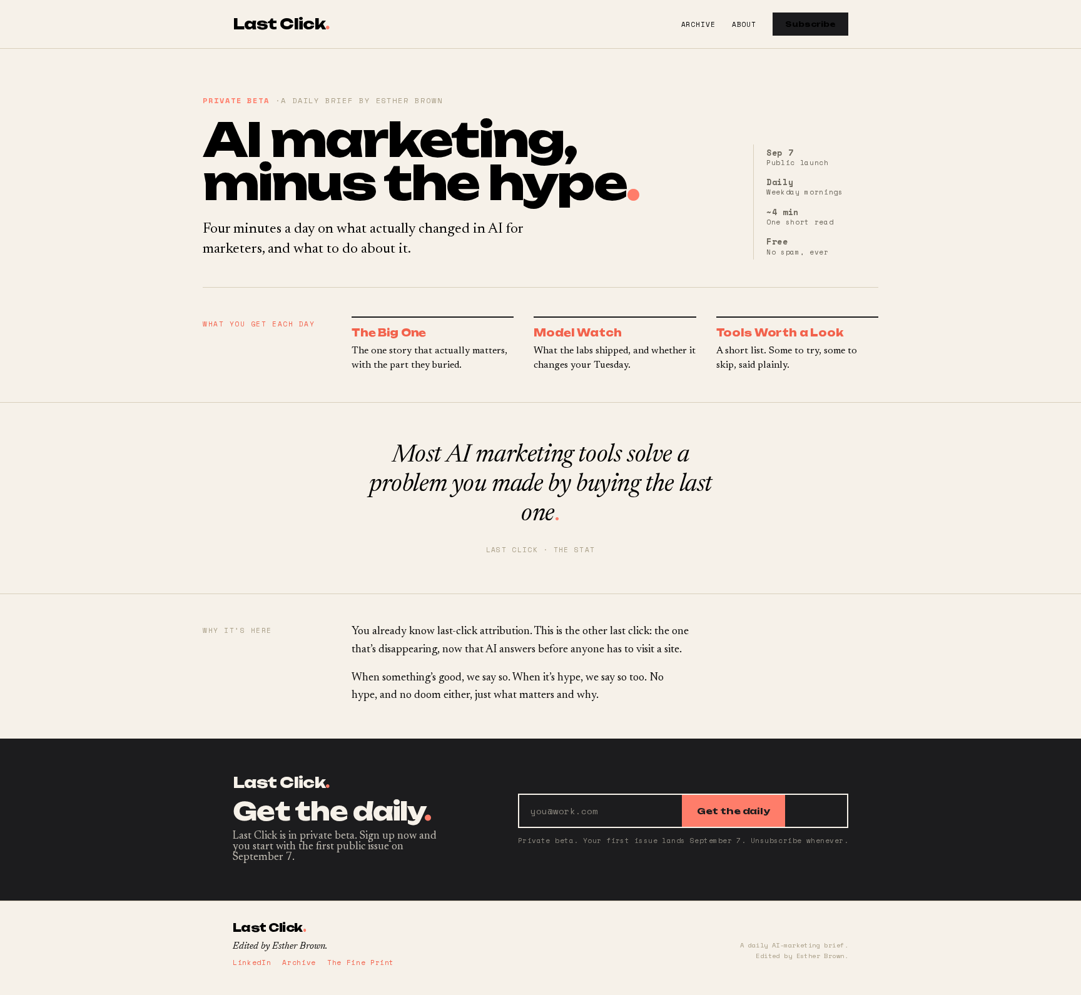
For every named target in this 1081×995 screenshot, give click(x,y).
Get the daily (733, 811)
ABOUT (744, 24)
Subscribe (810, 24)
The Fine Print (360, 962)
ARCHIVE (698, 24)
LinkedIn (252, 962)
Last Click (281, 24)
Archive (299, 962)
